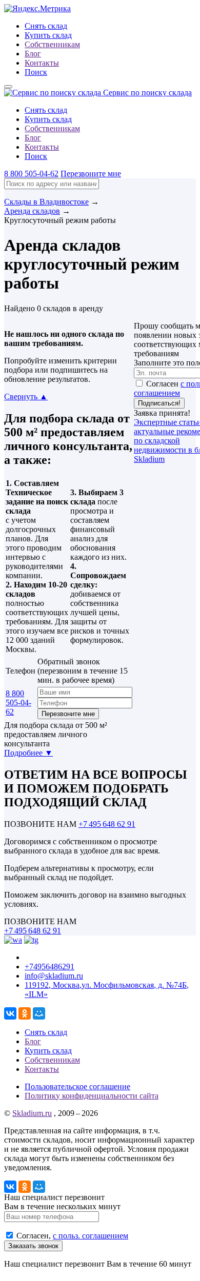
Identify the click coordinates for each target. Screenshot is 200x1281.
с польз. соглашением (90, 1235)
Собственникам (52, 44)
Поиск (36, 72)
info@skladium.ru (54, 975)
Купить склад (48, 35)
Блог (33, 53)
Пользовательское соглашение (77, 1086)
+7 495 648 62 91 (106, 824)
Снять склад (46, 26)
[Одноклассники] (24, 1013)
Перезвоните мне (91, 173)
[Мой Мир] (39, 1013)
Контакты (42, 62)
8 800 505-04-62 (31, 173)
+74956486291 (49, 966)
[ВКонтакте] (10, 1013)
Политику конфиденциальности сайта (91, 1095)
